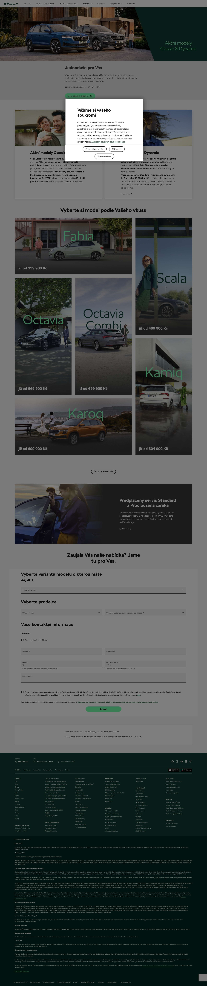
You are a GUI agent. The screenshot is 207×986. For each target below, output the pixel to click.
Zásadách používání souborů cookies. (108, 141)
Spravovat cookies (104, 156)
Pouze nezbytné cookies (95, 149)
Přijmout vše (116, 149)
